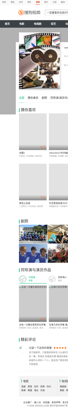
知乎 (21, 2)
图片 (29, 2)
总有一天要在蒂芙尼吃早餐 (32, 324)
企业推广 (27, 402)
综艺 (53, 23)
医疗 (46, 2)
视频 (38, 2)
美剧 (62, 390)
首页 (7, 23)
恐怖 (42, 386)
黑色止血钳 (24, 203)
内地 (42, 390)
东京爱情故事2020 (58, 203)
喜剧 (23, 386)
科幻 (49, 386)
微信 (13, 2)
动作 (36, 386)
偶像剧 (63, 386)
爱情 (30, 386)
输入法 (37, 402)
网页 (4, 2)
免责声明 (56, 402)
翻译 (63, 2)
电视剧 (37, 23)
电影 (21, 23)
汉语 (54, 2)
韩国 (30, 390)
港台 (36, 390)
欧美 (23, 390)
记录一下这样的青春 (40, 348)
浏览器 (46, 402)
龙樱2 (22, 153)
